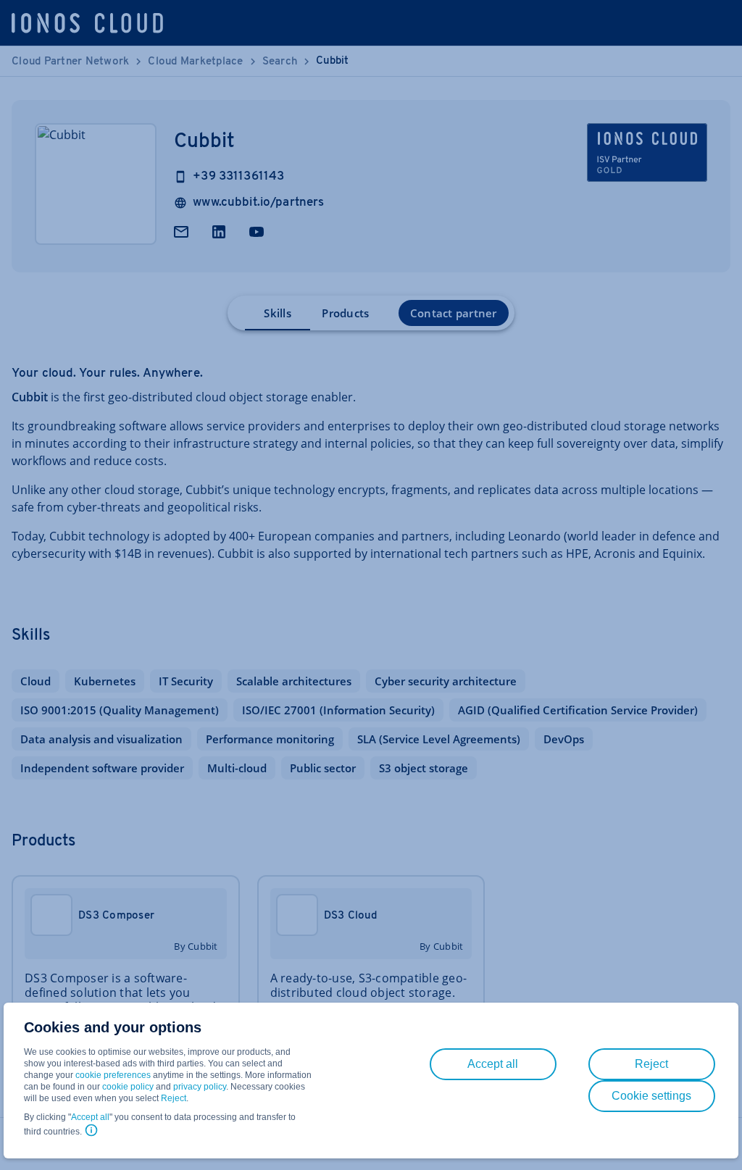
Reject (173, 1098)
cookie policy (128, 1087)
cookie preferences (113, 1075)
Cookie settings (651, 1096)
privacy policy (199, 1087)
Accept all (90, 1117)
